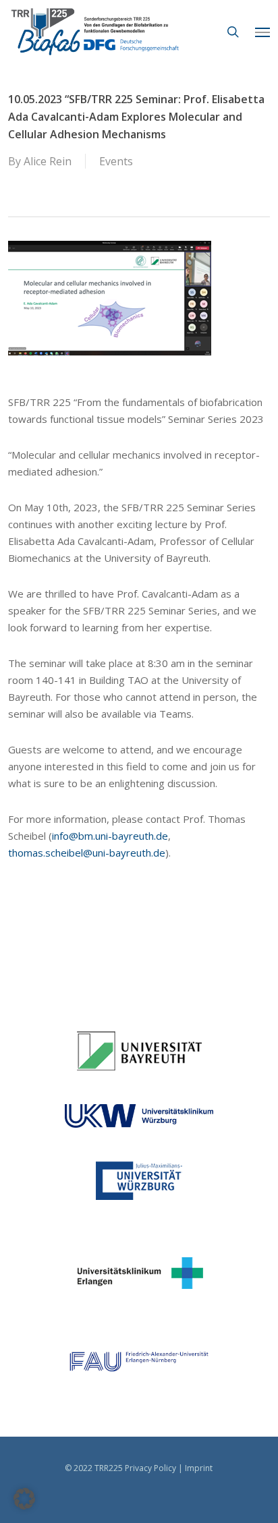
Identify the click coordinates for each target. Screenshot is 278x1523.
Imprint (199, 1468)
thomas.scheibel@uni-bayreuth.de (86, 852)
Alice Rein (48, 161)
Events (116, 161)
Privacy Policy (150, 1468)
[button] (262, 31)
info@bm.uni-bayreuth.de (110, 835)
